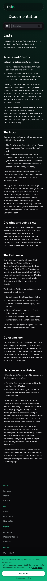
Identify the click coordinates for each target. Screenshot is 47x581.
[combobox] (26, 26)
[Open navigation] (7, 26)
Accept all (23, 573)
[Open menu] (38, 6)
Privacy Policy (37, 568)
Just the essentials (23, 578)
